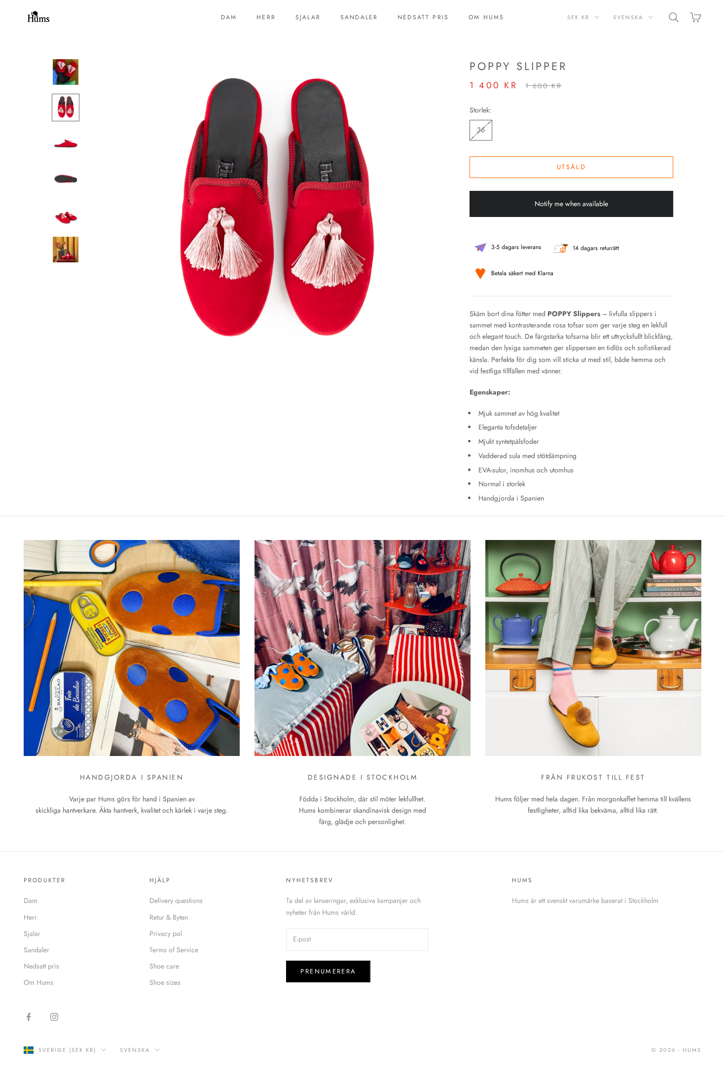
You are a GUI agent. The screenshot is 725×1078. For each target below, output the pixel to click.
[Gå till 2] (65, 107)
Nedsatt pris (423, 17)
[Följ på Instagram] (54, 1017)
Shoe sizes (165, 982)
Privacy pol (165, 933)
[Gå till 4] (65, 178)
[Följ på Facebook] (29, 1017)
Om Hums (486, 17)
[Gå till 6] (65, 249)
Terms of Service (173, 950)
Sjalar (308, 17)
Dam (229, 17)
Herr (266, 17)
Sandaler (359, 17)
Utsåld (571, 167)
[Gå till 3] (65, 143)
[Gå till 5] (65, 214)
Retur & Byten (168, 917)
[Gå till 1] (65, 72)
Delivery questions (176, 900)
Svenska (628, 17)
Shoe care (164, 966)
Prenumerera (328, 971)
